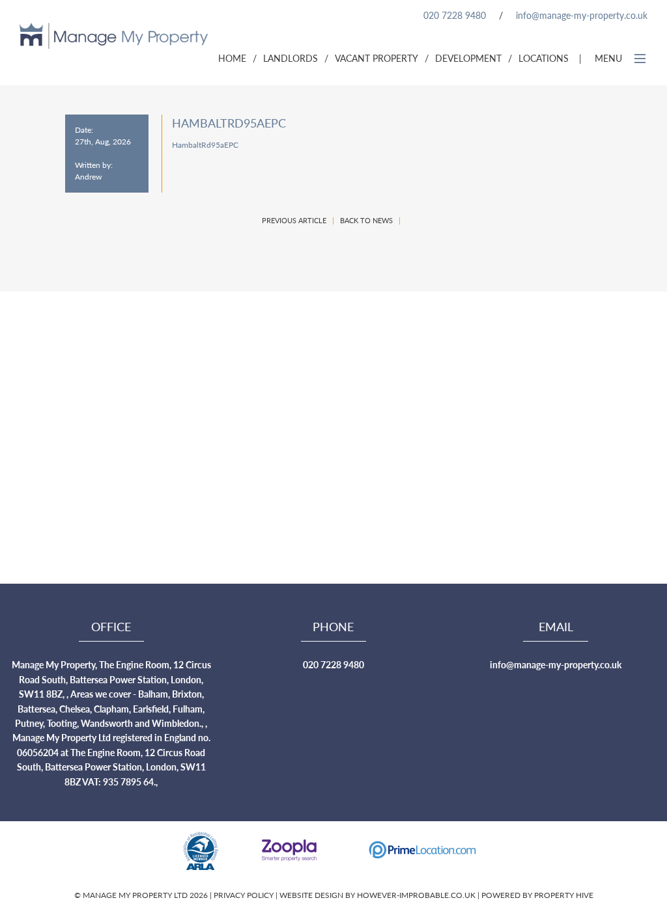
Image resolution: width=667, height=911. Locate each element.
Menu (610, 57)
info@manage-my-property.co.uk (581, 14)
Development (468, 57)
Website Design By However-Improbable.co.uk (377, 895)
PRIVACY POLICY (245, 895)
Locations (543, 57)
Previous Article (294, 220)
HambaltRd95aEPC (205, 144)
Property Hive (563, 895)
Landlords (290, 57)
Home (232, 57)
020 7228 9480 (454, 14)
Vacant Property (376, 57)
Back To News (366, 220)
